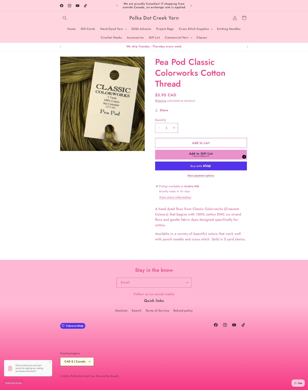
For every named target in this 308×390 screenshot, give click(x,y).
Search (136, 311)
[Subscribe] (186, 282)
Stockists (121, 311)
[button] (64, 17)
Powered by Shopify (107, 375)
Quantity (160, 120)
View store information (175, 197)
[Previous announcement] (116, 5)
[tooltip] (244, 157)
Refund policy (183, 311)
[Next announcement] (191, 5)
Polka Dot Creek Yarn (83, 375)
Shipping (160, 100)
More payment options (201, 175)
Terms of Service (157, 311)
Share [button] (164, 110)
